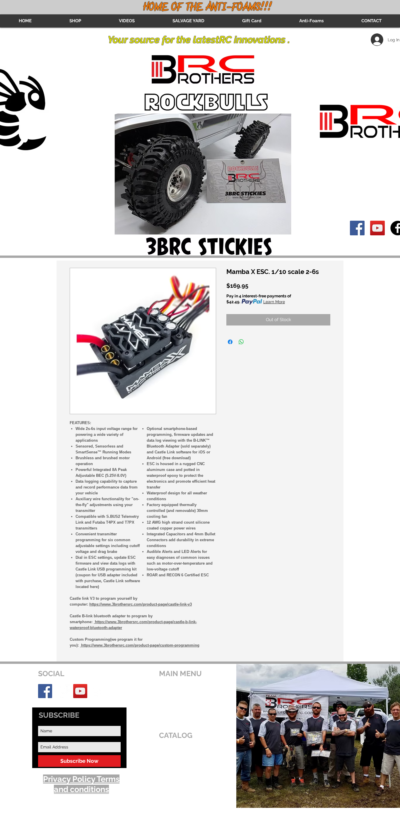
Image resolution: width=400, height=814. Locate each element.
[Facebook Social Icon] (357, 228)
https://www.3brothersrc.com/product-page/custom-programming (139, 645)
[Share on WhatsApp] (241, 341)
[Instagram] (98, 691)
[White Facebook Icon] (63, 691)
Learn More (274, 301)
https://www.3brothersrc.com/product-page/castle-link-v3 (140, 604)
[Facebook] (45, 691)
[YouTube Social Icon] (377, 228)
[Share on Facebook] (230, 341)
